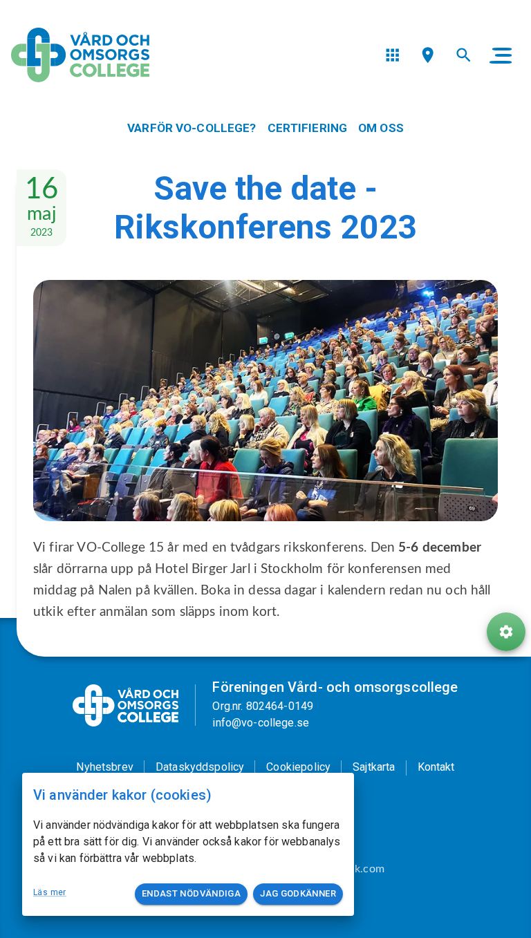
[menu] (392, 55)
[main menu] (500, 55)
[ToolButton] (506, 631)
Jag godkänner (298, 893)
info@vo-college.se (260, 722)
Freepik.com (354, 868)
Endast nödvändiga (191, 893)
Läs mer (49, 892)
